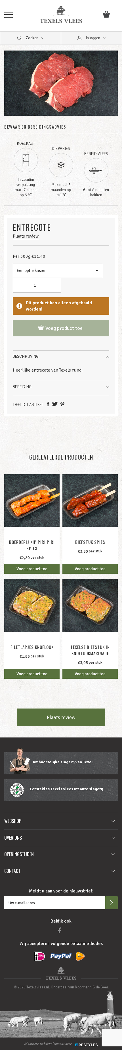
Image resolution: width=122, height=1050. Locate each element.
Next (110, 86)
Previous (11, 86)
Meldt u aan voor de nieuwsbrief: (61, 891)
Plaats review (61, 717)
